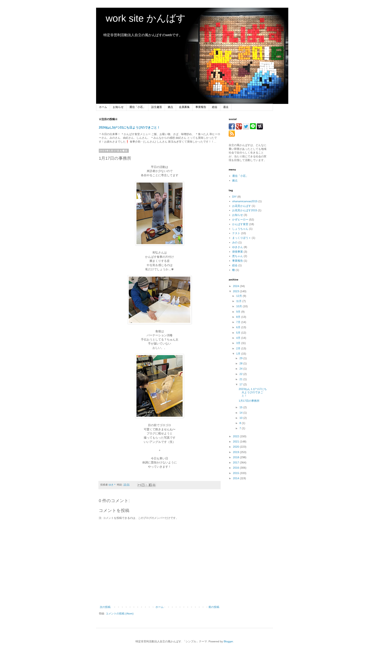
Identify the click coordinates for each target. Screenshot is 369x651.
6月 (238, 327)
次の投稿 (105, 606)
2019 (236, 452)
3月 (238, 343)
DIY (234, 196)
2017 (236, 462)
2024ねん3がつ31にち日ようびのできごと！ (129, 127)
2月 (238, 348)
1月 (238, 353)
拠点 (170, 106)
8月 (238, 316)
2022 (236, 436)
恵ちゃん (237, 256)
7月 (238, 322)
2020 (236, 446)
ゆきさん (237, 247)
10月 (239, 306)
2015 (236, 473)
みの (235, 242)
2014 (236, 478)
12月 (239, 295)
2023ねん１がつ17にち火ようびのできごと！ (253, 392)
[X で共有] (147, 485)
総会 (214, 106)
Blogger (228, 641)
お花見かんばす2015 (244, 210)
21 (241, 379)
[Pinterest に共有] (154, 485)
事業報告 (200, 106)
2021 (236, 441)
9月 (238, 311)
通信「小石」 (137, 106)
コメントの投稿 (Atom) (120, 613)
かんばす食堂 (240, 224)
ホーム (103, 106)
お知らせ (118, 106)
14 (241, 412)
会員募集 (184, 106)
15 (241, 407)
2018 (236, 457)
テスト (236, 233)
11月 (239, 301)
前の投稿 (214, 606)
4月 (238, 337)
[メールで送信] (139, 485)
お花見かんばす (241, 205)
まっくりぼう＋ (241, 237)
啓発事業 (237, 251)
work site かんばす (141, 18)
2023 (236, 291)
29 (241, 358)
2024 (236, 286)
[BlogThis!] (143, 485)
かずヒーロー (240, 219)
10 (241, 417)
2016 (236, 467)
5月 (238, 332)
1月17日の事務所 (249, 400)
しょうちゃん (240, 228)
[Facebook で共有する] (150, 485)
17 (241, 384)
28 (241, 363)
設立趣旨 (156, 106)
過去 (226, 106)
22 (241, 374)
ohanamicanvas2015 (245, 201)
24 (241, 368)
